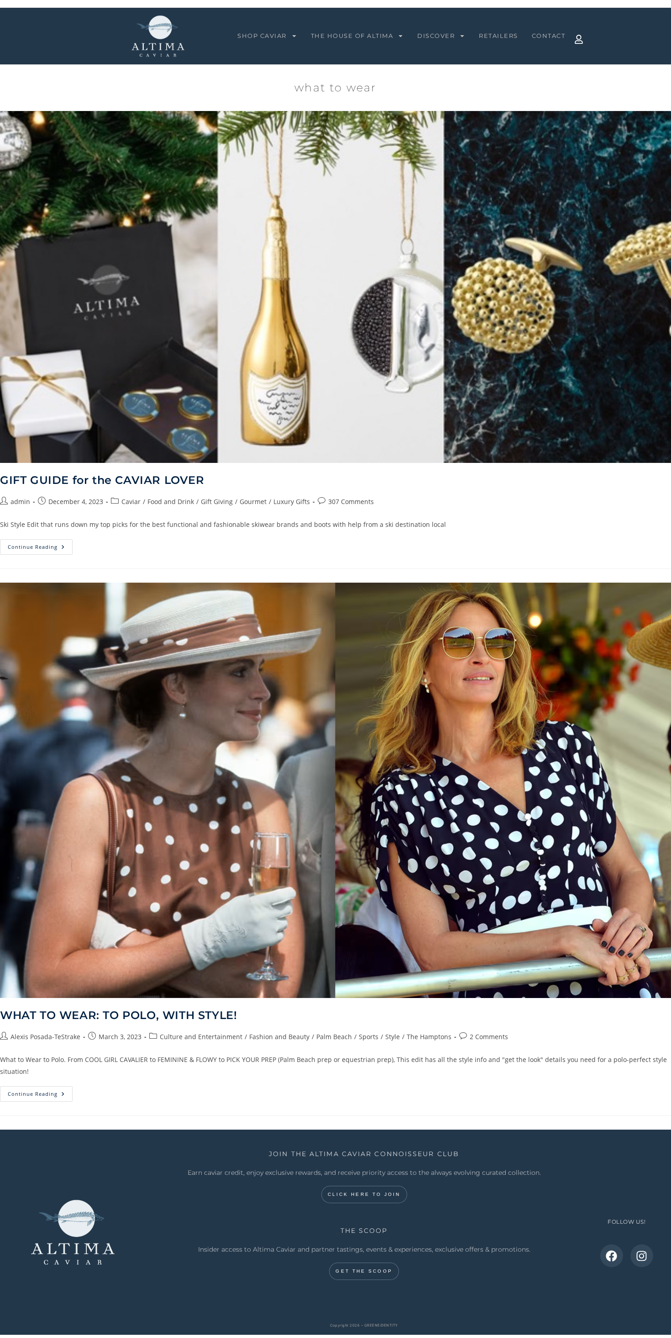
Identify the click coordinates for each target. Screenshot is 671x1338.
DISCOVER (436, 35)
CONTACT (549, 35)
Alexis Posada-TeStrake (45, 1036)
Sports (368, 1036)
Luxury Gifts (291, 501)
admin (20, 501)
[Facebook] (611, 1255)
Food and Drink (170, 501)
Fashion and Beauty (279, 1036)
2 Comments (489, 1036)
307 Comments (351, 501)
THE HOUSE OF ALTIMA (352, 35)
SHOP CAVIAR (262, 35)
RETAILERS (498, 35)
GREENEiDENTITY (381, 1325)
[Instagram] (641, 1255)
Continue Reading (40, 544)
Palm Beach (334, 1036)
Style (392, 1036)
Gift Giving (217, 501)
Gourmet (253, 501)
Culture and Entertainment (201, 1036)
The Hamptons (429, 1036)
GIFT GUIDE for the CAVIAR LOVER (102, 480)
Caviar (131, 501)
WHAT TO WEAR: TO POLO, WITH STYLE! (118, 1015)
